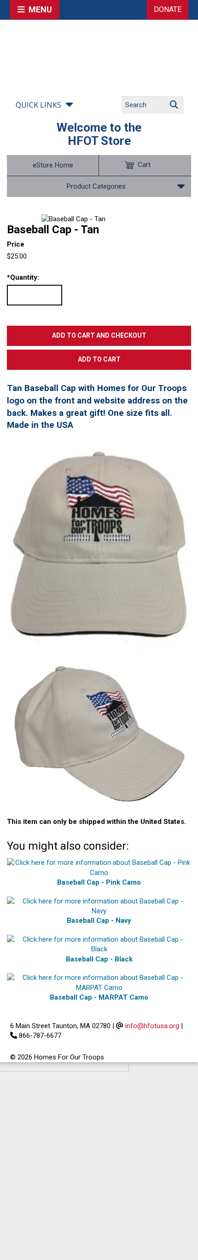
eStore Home (53, 165)
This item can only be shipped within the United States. (96, 821)
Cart (144, 165)
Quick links (38, 105)
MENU (38, 9)
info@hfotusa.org (152, 1026)
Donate (167, 9)
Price (15, 244)
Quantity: (23, 277)
